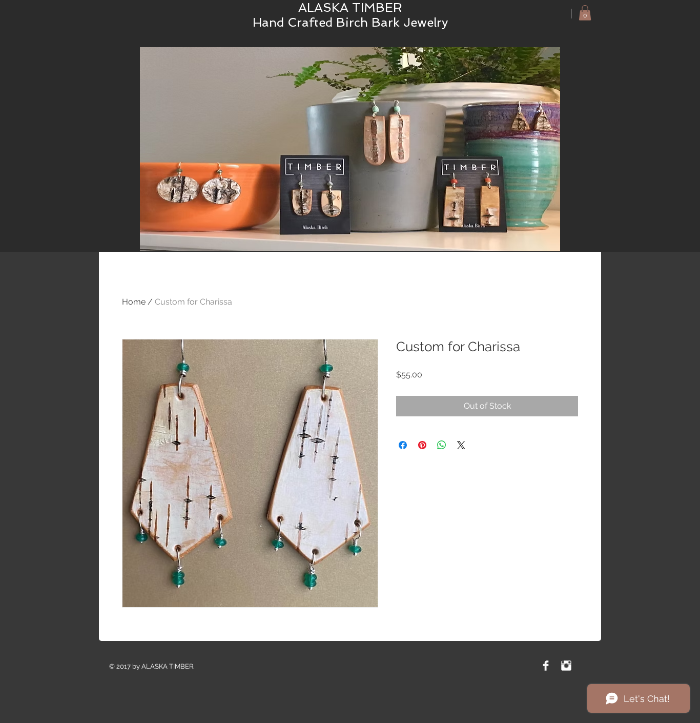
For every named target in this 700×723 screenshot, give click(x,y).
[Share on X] (461, 445)
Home (134, 302)
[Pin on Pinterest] (422, 445)
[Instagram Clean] (566, 665)
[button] (585, 13)
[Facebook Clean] (546, 665)
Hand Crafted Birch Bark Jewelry (350, 22)
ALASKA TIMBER (350, 7)
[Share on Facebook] (403, 445)
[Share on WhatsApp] (442, 445)
